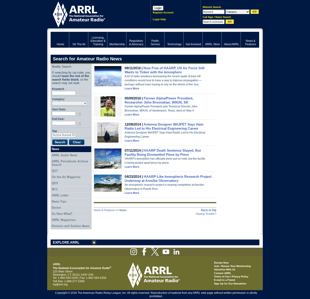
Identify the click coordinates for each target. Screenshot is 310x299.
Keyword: (58, 88)
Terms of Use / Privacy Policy (231, 276)
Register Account (163, 12)
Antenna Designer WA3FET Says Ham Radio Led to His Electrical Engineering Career (164, 126)
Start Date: (59, 109)
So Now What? (62, 213)
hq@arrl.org (60, 284)
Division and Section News (70, 226)
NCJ (54, 189)
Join (216, 266)
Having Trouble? (206, 213)
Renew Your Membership (236, 266)
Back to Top (208, 210)
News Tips (59, 201)
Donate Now (221, 262)
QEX (55, 183)
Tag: (54, 130)
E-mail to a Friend (224, 280)
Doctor (56, 207)
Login (158, 8)
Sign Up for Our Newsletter (230, 283)
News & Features (104, 210)
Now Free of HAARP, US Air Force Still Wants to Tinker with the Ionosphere (164, 70)
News (55, 149)
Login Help (159, 19)
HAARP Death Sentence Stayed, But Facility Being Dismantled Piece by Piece (163, 152)
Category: (58, 99)
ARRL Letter (60, 195)
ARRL (94, 13)
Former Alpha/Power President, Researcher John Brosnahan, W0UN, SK (159, 100)
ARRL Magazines (64, 220)
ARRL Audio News (64, 155)
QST (55, 171)
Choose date (80, 114)
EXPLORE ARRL (66, 242)
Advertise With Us (224, 269)
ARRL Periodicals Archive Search (70, 163)
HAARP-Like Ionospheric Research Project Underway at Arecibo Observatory (168, 179)
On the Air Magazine (66, 177)
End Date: (58, 118)
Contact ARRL (222, 273)
